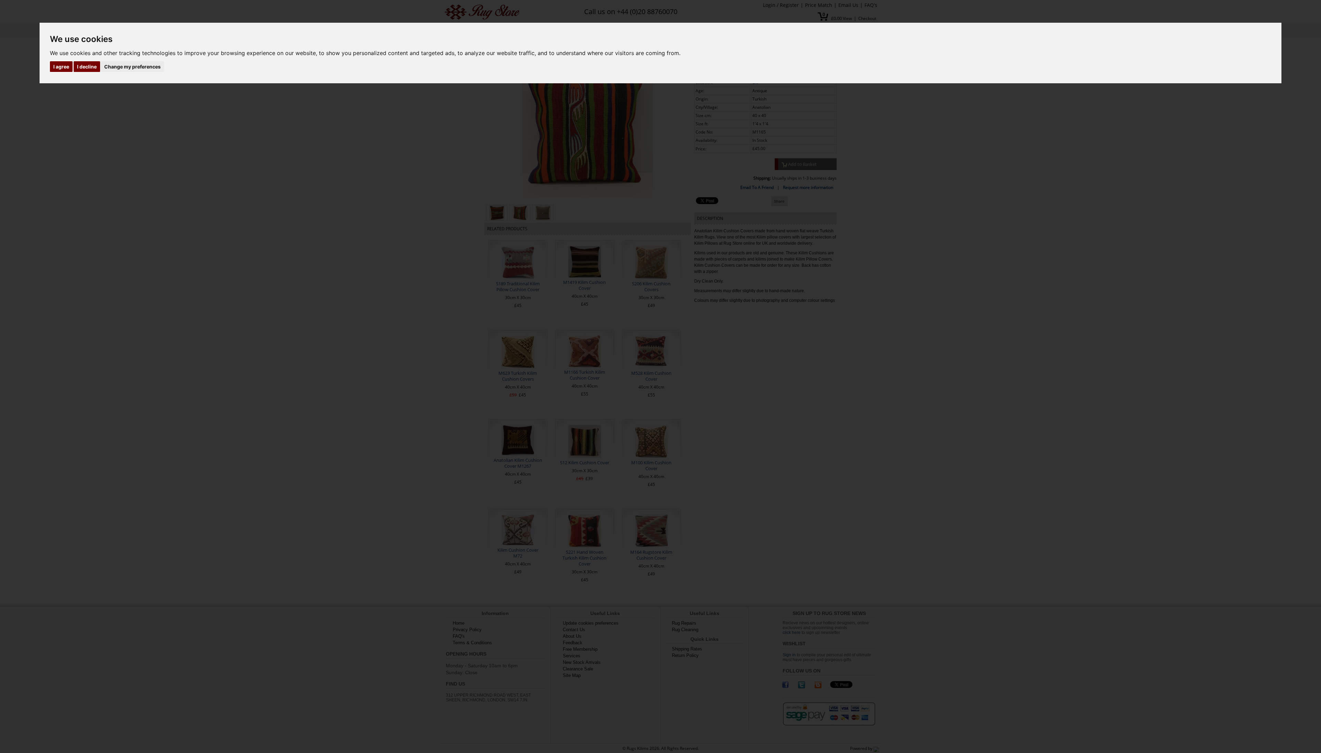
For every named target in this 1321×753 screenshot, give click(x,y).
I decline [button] (87, 67)
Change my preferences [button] (132, 67)
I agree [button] (61, 67)
